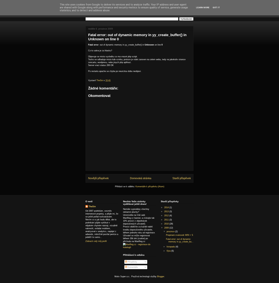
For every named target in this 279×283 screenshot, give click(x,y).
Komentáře (132, 267)
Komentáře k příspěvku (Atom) (149, 186)
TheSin (92, 206)
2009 (166, 228)
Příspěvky (132, 262)
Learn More (202, 7)
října (169, 251)
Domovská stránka (140, 178)
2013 (166, 211)
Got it (216, 7)
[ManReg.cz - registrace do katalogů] (139, 247)
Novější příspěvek (98, 178)
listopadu (171, 246)
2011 (166, 219)
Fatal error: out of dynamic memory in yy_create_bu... (179, 240)
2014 (166, 207)
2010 (166, 224)
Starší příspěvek (181, 178)
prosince (171, 231)
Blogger (160, 276)
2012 (166, 215)
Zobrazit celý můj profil (96, 241)
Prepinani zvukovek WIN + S (179, 235)
